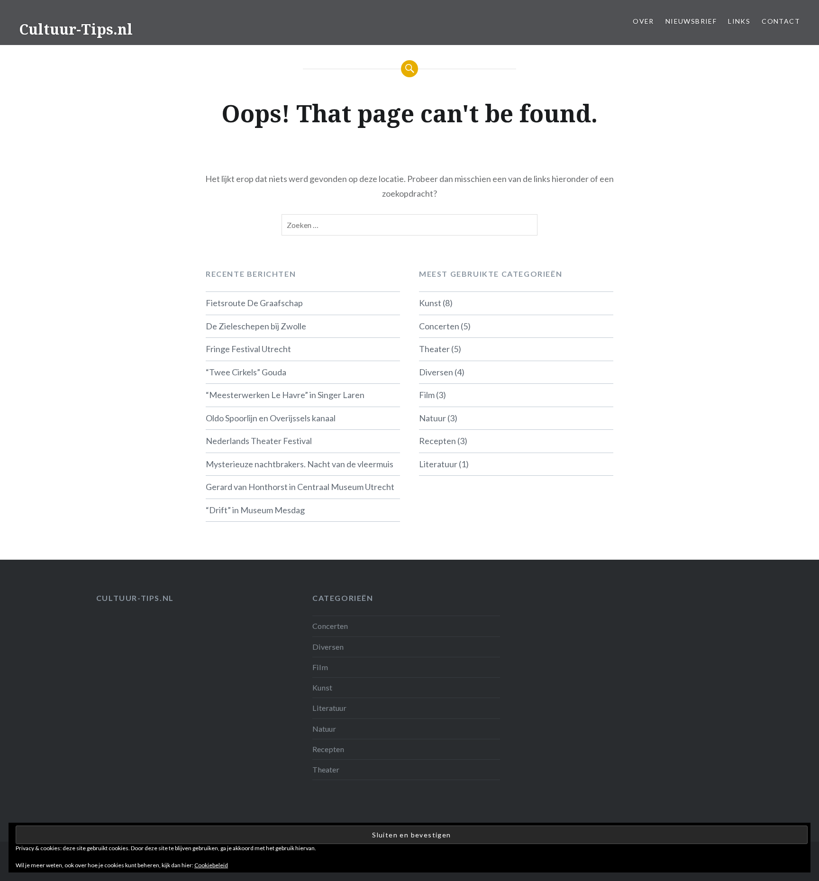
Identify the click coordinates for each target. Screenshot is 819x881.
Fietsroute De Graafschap (254, 303)
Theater (434, 349)
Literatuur (438, 464)
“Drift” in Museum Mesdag (255, 510)
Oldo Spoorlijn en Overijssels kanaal (271, 418)
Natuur (432, 418)
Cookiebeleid (211, 865)
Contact (781, 21)
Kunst (430, 303)
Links (739, 21)
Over (643, 21)
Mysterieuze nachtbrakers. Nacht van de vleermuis (299, 464)
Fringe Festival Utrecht (248, 349)
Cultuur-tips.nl (135, 597)
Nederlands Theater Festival (259, 441)
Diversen (436, 372)
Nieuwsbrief (691, 21)
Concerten (439, 326)
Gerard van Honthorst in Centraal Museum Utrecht (300, 486)
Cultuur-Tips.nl (76, 29)
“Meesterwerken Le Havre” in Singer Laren (285, 395)
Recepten (437, 441)
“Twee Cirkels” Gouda (246, 372)
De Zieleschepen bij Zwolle (256, 326)
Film (427, 395)
